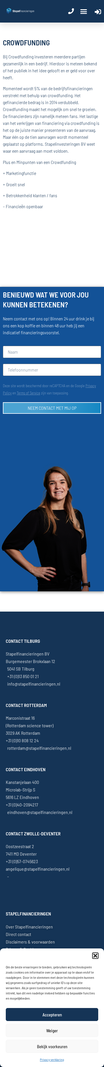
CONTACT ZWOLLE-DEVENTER (33, 833)
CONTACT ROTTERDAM (26, 705)
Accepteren (52, 1014)
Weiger (52, 1030)
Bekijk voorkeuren (52, 1046)
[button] (95, 956)
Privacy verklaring (52, 1059)
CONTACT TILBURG (23, 641)
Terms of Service (28, 393)
